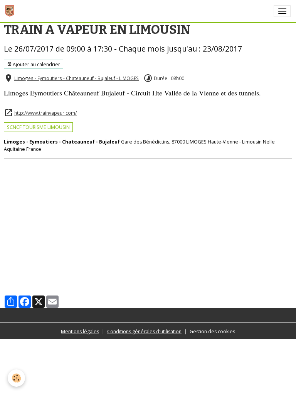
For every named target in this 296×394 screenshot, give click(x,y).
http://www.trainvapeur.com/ (45, 113)
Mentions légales (80, 331)
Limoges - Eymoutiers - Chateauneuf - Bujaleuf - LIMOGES (76, 78)
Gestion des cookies (212, 331)
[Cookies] (16, 378)
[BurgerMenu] (282, 11)
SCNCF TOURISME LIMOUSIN (38, 127)
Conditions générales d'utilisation (144, 331)
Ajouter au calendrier (36, 64)
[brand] (11, 11)
